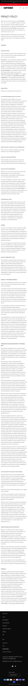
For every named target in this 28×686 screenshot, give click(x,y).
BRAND (4, 631)
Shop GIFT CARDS (6, 628)
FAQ (3, 645)
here (21, 551)
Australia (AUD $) (13, 674)
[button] (1, 7)
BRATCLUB (12, 658)
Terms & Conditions (7, 651)
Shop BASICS (5, 619)
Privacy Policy (6, 648)
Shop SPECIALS (6, 622)
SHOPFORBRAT (12, 684)
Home (4, 617)
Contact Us (5, 643)
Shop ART (5, 625)
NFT (3, 634)
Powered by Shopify (17, 684)
